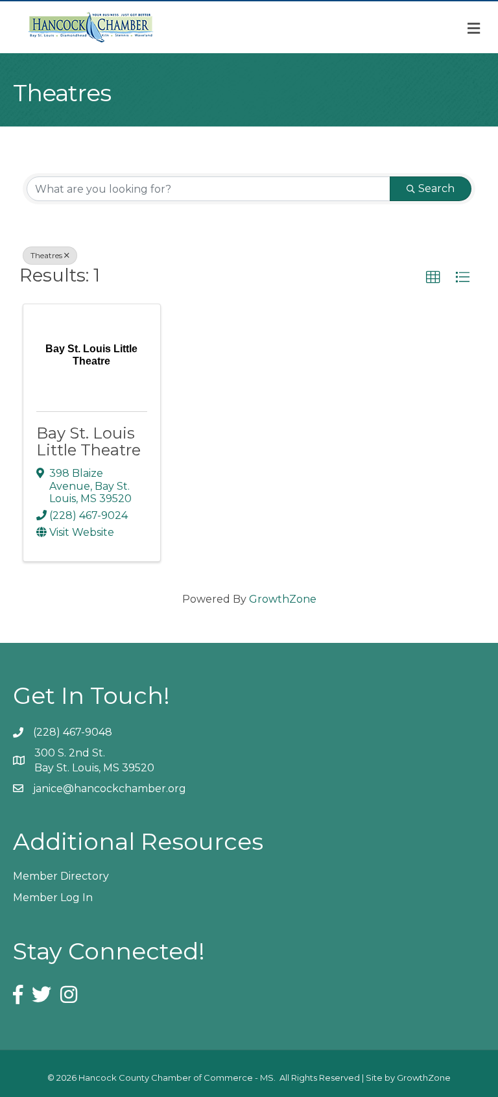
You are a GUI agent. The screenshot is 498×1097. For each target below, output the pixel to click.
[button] (433, 278)
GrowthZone (282, 599)
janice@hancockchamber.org (109, 788)
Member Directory (61, 876)
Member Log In (53, 897)
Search (436, 188)
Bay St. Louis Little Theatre (88, 441)
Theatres (46, 255)
